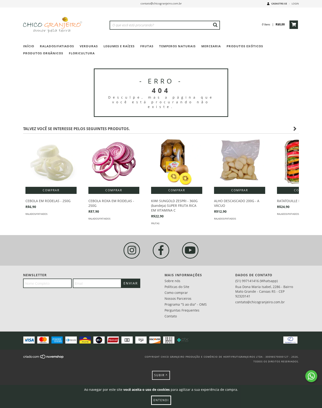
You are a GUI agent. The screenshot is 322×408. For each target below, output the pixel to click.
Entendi (161, 400)
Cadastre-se (279, 3)
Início (28, 46)
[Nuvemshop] (43, 358)
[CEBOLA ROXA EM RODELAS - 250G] (114, 161)
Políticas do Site (177, 286)
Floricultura (82, 53)
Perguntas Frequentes (182, 310)
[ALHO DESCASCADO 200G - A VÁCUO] (239, 161)
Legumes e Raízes (119, 46)
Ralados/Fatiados (57, 46)
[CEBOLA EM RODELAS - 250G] (51, 161)
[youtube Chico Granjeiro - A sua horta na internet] (190, 250)
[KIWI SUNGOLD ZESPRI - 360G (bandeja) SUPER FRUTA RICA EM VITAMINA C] (176, 161)
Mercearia (211, 46)
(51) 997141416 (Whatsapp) (256, 281)
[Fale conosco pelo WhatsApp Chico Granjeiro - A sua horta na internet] (311, 376)
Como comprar (176, 292)
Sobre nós (172, 281)
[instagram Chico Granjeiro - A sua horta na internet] (132, 250)
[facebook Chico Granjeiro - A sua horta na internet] (161, 250)
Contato (171, 316)
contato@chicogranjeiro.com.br (161, 3)
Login (295, 3)
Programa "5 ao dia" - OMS (186, 304)
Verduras (89, 46)
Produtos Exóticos (245, 46)
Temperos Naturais (177, 46)
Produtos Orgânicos (43, 53)
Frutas (146, 46)
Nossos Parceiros (178, 298)
